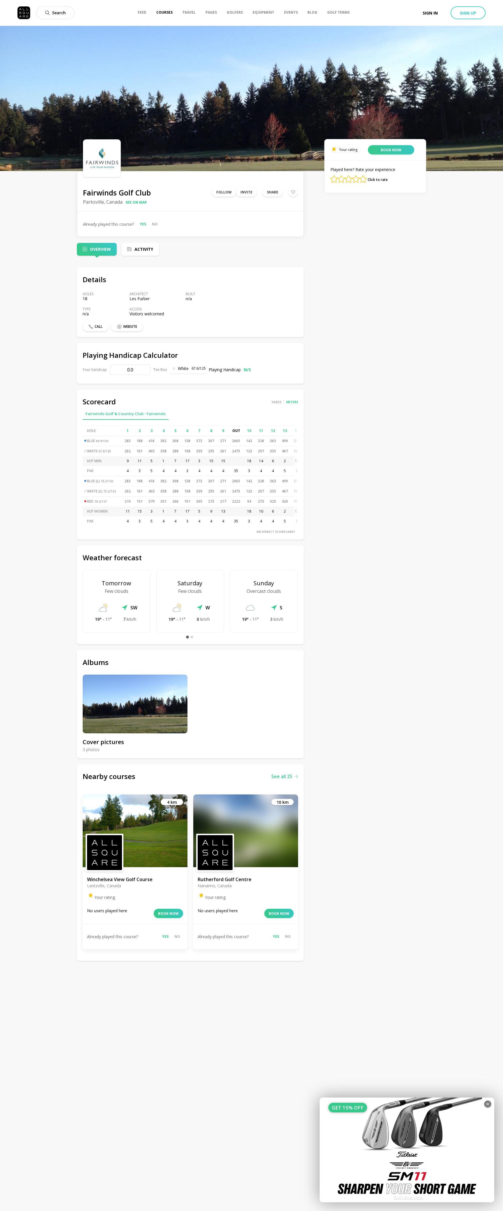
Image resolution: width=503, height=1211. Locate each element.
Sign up (468, 13)
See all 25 (281, 776)
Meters (292, 402)
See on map (136, 202)
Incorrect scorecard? (275, 532)
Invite (246, 192)
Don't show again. (408, 1197)
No (155, 224)
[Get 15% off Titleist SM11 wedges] (407, 1150)
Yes (143, 224)
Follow (224, 192)
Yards (276, 402)
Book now (168, 913)
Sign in (430, 13)
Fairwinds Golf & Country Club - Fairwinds (126, 413)
